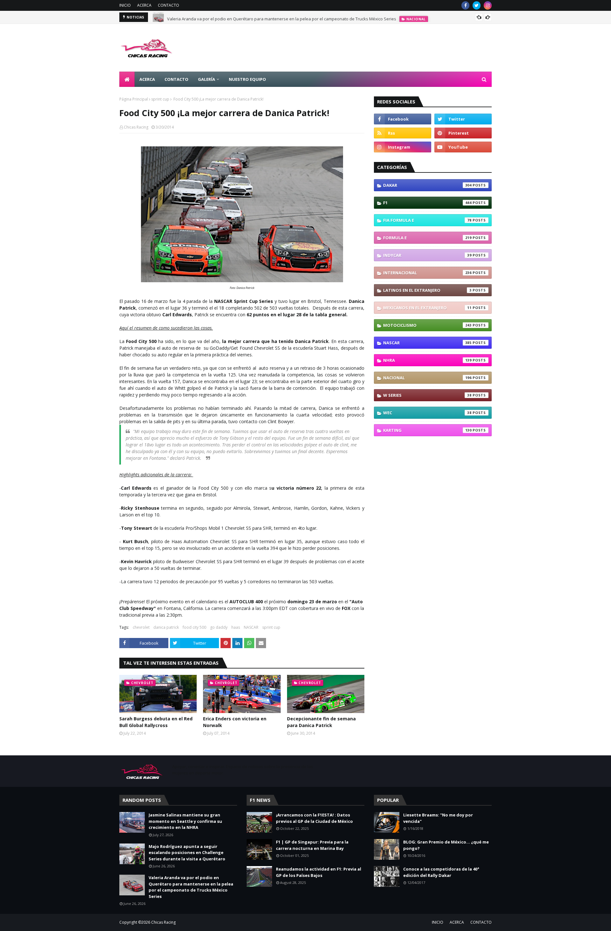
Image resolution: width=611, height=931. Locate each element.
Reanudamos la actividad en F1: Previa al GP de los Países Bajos (318, 872)
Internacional (427, 273)
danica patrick (166, 627)
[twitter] (477, 5)
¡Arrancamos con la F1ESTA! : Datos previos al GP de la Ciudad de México (314, 818)
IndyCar (427, 255)
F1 (427, 203)
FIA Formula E (427, 220)
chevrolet (141, 627)
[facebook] (465, 5)
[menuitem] (127, 79)
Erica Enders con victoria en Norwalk (234, 722)
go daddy (219, 627)
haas (235, 627)
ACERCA (144, 5)
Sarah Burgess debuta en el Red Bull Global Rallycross (156, 722)
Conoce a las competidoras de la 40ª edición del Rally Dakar (441, 872)
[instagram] (488, 5)
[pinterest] (463, 133)
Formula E (427, 238)
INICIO (125, 5)
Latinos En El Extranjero (427, 290)
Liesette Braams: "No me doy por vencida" (438, 818)
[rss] (402, 133)
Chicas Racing (136, 127)
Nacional (427, 378)
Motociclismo (427, 325)
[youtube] (463, 147)
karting (427, 430)
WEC (427, 413)
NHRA (427, 360)
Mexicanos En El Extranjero (427, 308)
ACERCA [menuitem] (147, 79)
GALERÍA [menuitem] (206, 79)
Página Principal (133, 99)
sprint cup (160, 99)
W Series (427, 395)
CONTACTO (168, 5)
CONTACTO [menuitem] (176, 79)
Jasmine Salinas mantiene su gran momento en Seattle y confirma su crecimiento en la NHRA (185, 821)
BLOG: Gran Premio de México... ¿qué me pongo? (446, 845)
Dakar (427, 185)
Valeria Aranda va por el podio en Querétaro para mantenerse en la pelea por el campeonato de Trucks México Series (281, 17)
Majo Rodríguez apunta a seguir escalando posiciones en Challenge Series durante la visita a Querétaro (187, 853)
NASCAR (251, 627)
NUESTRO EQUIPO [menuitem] (247, 79)
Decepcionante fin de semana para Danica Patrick (321, 722)
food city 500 (194, 627)
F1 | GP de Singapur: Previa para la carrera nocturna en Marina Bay (312, 845)
